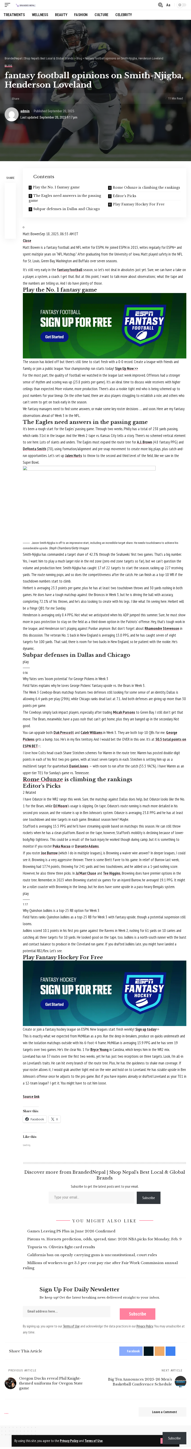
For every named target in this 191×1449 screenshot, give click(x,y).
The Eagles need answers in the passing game (65, 198)
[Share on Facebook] (25, 98)
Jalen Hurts (73, 455)
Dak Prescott (64, 732)
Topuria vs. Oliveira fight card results (62, 1247)
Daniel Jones (78, 766)
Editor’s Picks (124, 196)
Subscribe (148, 1197)
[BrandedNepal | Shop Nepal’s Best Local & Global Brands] (25, 5)
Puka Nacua (61, 846)
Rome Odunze (43, 779)
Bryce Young (99, 1049)
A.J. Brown (144, 442)
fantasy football (69, 269)
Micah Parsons (124, 712)
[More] (54, 98)
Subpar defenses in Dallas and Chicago (66, 209)
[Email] (39, 98)
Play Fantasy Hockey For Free (138, 204)
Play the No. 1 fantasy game (56, 187)
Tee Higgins (111, 873)
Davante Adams (87, 846)
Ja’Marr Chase (86, 873)
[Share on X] (32, 98)
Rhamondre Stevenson (162, 628)
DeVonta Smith (34, 448)
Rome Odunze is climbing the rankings (146, 187)
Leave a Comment (164, 1412)
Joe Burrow (49, 853)
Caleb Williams (91, 732)
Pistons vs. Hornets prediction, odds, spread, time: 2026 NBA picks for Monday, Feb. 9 (105, 1239)
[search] (160, 5)
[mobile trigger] (9, 5)
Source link (31, 1096)
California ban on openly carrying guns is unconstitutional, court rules (93, 1255)
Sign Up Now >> (126, 368)
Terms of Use (93, 1441)
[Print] (46, 98)
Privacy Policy (69, 1441)
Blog (8, 65)
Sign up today (145, 1029)
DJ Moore (60, 805)
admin (25, 111)
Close (27, 240)
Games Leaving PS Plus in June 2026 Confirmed (72, 1231)
